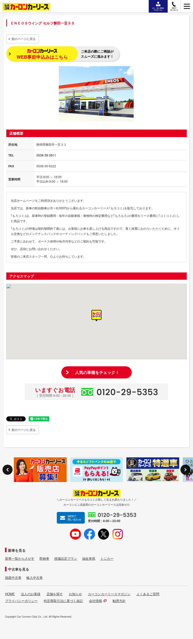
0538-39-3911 (46, 155)
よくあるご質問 (147, 594)
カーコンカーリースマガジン (109, 594)
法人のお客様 (30, 594)
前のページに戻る (24, 38)
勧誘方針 (119, 601)
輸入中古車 (34, 578)
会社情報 (95, 601)
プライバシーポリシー (21, 601)
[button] (96, 316)
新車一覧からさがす (19, 558)
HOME (10, 594)
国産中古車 (13, 578)
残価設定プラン (65, 558)
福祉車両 (88, 558)
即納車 (44, 558)
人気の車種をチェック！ (97, 372)
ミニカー (106, 558)
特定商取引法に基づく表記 (63, 601)
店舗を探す (54, 594)
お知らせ (75, 594)
